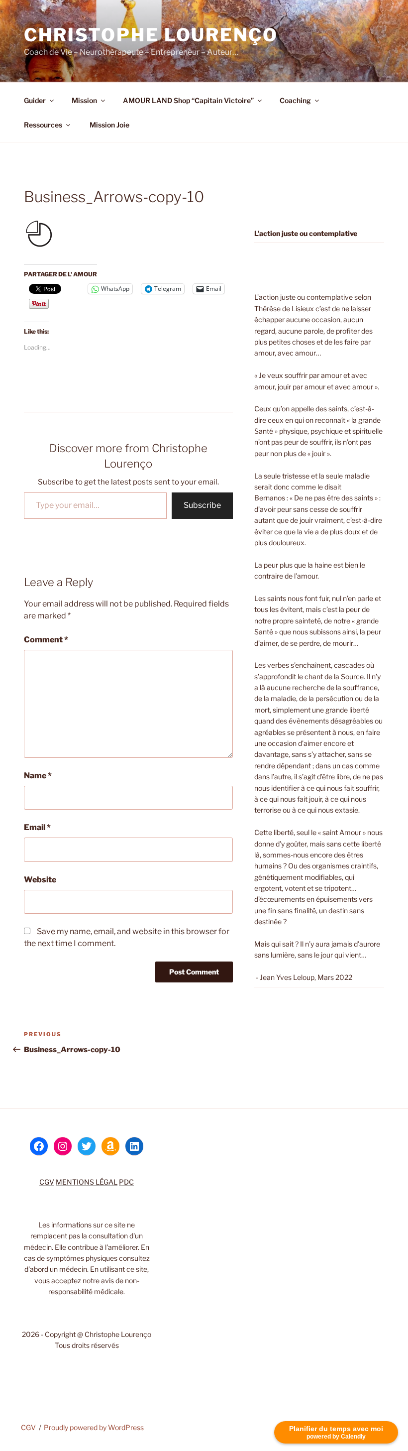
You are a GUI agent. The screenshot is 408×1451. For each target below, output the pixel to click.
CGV (46, 1182)
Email (37, 827)
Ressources (43, 125)
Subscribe (202, 505)
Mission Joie (108, 125)
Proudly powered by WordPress (94, 1427)
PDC (126, 1182)
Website (40, 879)
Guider (35, 100)
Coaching (295, 100)
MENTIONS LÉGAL (86, 1182)
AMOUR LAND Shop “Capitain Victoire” (188, 100)
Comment (46, 639)
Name (38, 775)
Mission (84, 100)
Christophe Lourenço (151, 35)
